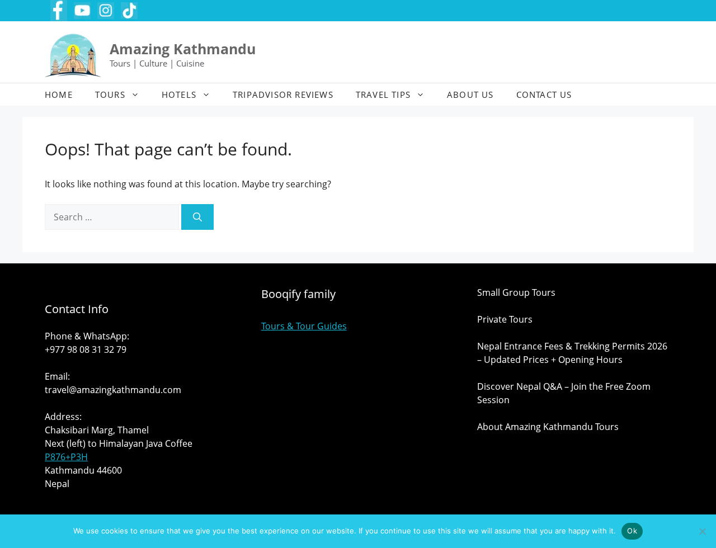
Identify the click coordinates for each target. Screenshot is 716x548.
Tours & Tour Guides (304, 326)
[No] (702, 531)
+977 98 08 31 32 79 (85, 349)
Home (59, 94)
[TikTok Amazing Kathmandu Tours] (129, 10)
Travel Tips (383, 94)
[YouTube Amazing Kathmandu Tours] (82, 10)
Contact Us (544, 94)
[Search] (197, 217)
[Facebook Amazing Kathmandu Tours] (58, 10)
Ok (632, 530)
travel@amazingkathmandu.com (113, 390)
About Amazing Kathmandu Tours (548, 427)
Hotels (179, 94)
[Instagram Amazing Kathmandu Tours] (105, 10)
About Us (470, 94)
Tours (110, 94)
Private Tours (505, 319)
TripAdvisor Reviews (283, 94)
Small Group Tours (516, 292)
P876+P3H (66, 457)
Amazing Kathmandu (183, 48)
